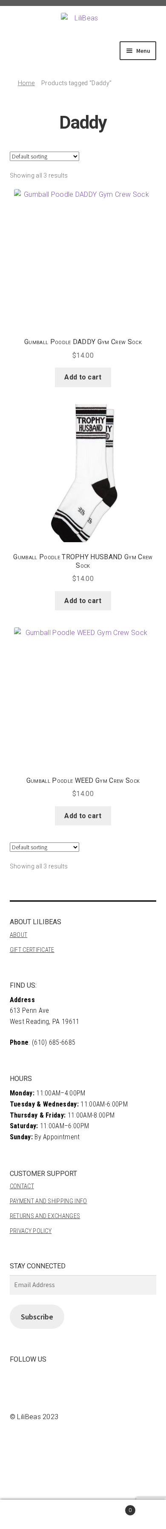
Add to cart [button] (83, 377)
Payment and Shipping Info (48, 1201)
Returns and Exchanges (45, 1216)
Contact (22, 1186)
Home (26, 83)
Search (41, 1514)
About (19, 935)
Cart (107, 1507)
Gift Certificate (32, 950)
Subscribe (37, 1317)
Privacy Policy (31, 1231)
